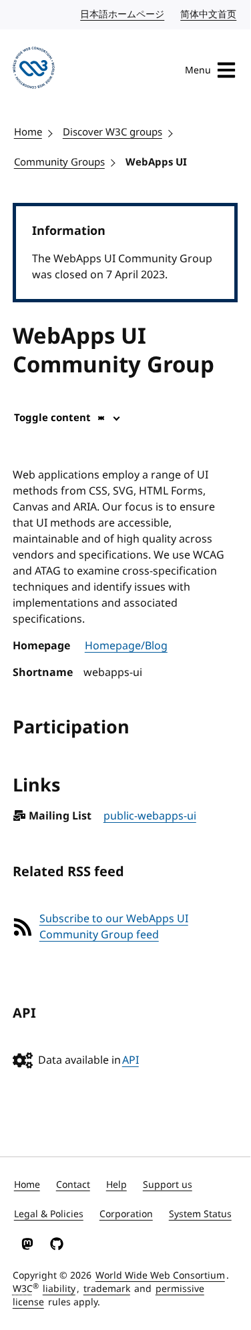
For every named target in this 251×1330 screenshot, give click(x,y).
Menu (198, 70)
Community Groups (59, 162)
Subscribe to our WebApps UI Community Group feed (113, 927)
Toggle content (52, 417)
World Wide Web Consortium (160, 1276)
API (130, 1060)
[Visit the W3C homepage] (34, 70)
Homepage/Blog (126, 646)
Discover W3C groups (112, 132)
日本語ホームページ (123, 14)
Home (28, 132)
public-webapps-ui (149, 816)
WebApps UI (156, 162)
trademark (106, 1289)
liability (59, 1289)
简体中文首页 (209, 14)
